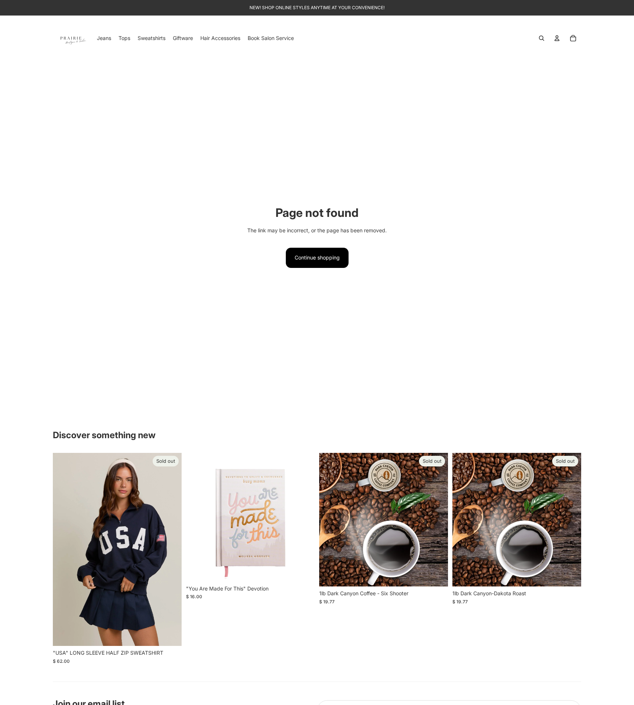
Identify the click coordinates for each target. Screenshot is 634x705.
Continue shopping (317, 257)
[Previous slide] (64, 549)
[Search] (541, 38)
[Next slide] (171, 549)
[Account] (557, 38)
